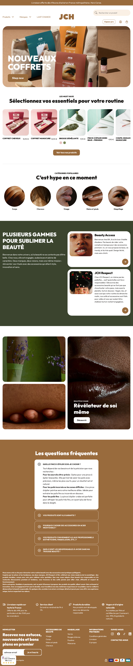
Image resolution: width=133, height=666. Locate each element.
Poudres (71, 640)
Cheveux (40, 209)
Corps (14, 209)
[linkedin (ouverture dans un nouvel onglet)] (130, 633)
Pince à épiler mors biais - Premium (97, 139)
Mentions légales (18, 660)
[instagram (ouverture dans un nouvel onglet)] (112, 633)
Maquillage (118, 209)
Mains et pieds (92, 209)
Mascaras (71, 643)
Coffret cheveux (11, 138)
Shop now (18, 78)
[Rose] (60, 142)
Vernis (70, 634)
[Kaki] (64, 142)
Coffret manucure (41, 138)
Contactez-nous (119, 640)
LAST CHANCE (44, 17)
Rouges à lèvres (74, 637)
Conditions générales (98, 636)
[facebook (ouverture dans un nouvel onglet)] (118, 633)
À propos (93, 642)
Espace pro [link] (109, 22)
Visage (66, 209)
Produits (6, 17)
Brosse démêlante (68, 138)
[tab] (66, 484)
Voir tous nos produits (66, 152)
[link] (120, 21)
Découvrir (82, 420)
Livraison (93, 639)
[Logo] (66, 17)
